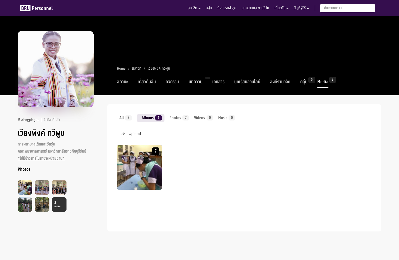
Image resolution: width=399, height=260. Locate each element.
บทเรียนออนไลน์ (247, 81)
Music (225, 118)
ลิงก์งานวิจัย (280, 81)
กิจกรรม (172, 81)
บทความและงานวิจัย (255, 8)
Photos (178, 118)
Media (322, 81)
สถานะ (122, 81)
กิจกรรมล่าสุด (226, 8)
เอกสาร (218, 81)
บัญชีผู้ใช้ (300, 8)
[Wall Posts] (139, 167)
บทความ (195, 81)
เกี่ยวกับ (279, 8)
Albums (150, 118)
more (57, 204)
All (124, 118)
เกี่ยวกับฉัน (147, 81)
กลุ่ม (209, 8)
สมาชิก (192, 8)
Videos (202, 118)
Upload (135, 133)
